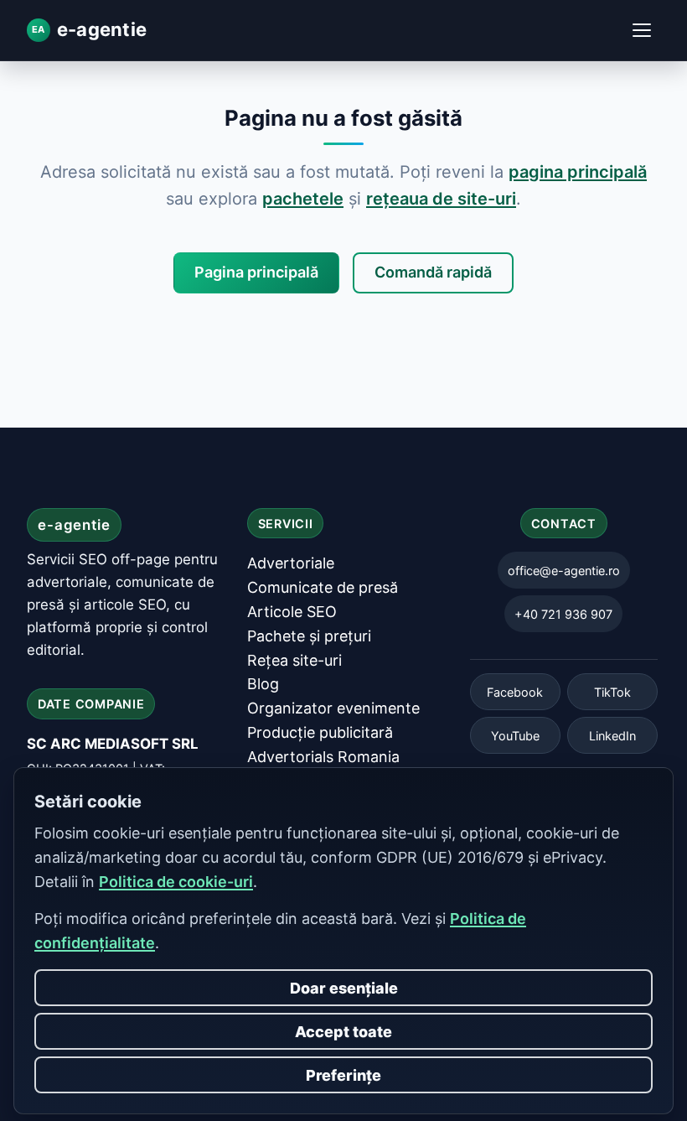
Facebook (515, 692)
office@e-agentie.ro (564, 570)
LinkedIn (612, 736)
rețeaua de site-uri (441, 199)
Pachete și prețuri (309, 636)
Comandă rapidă (433, 272)
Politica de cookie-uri (176, 881)
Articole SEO (292, 611)
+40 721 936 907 (563, 614)
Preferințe (343, 1075)
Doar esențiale (344, 988)
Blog (263, 684)
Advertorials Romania (323, 756)
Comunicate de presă (322, 587)
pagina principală (578, 172)
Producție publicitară (320, 732)
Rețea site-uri (294, 660)
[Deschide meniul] (641, 30)
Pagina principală (256, 272)
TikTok (612, 692)
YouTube (515, 736)
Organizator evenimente (333, 708)
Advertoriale (290, 563)
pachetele (303, 199)
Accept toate (343, 1032)
